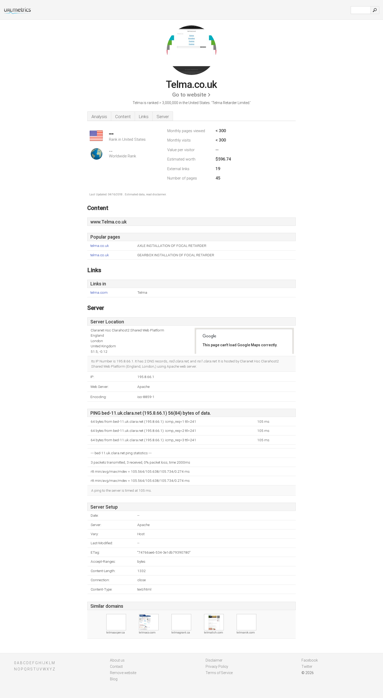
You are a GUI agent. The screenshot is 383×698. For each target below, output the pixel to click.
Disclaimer (214, 660)
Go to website (189, 95)
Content (123, 116)
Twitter (306, 666)
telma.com (99, 292)
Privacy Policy (217, 666)
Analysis (99, 116)
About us (117, 660)
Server (163, 116)
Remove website (123, 673)
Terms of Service (219, 673)
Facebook (309, 660)
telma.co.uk (99, 246)
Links (144, 116)
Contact (116, 666)
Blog (114, 679)
